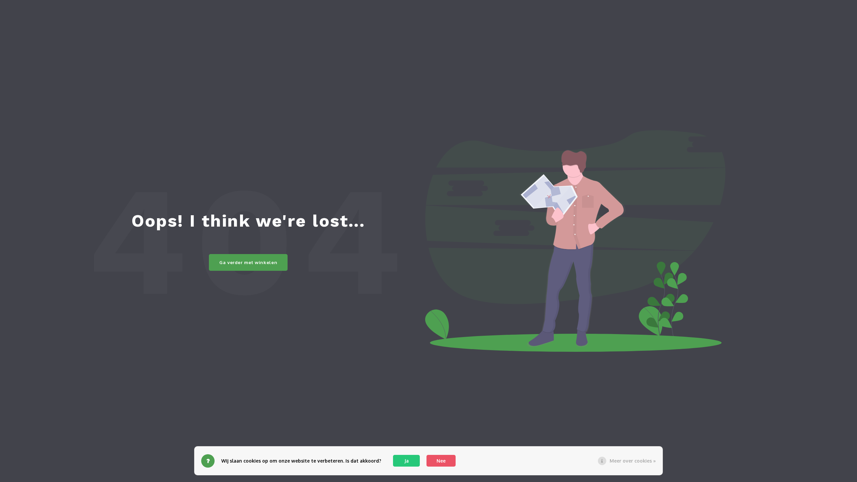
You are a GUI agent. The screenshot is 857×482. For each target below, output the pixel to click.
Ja (406, 461)
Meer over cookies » (633, 461)
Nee (441, 461)
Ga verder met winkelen (248, 262)
